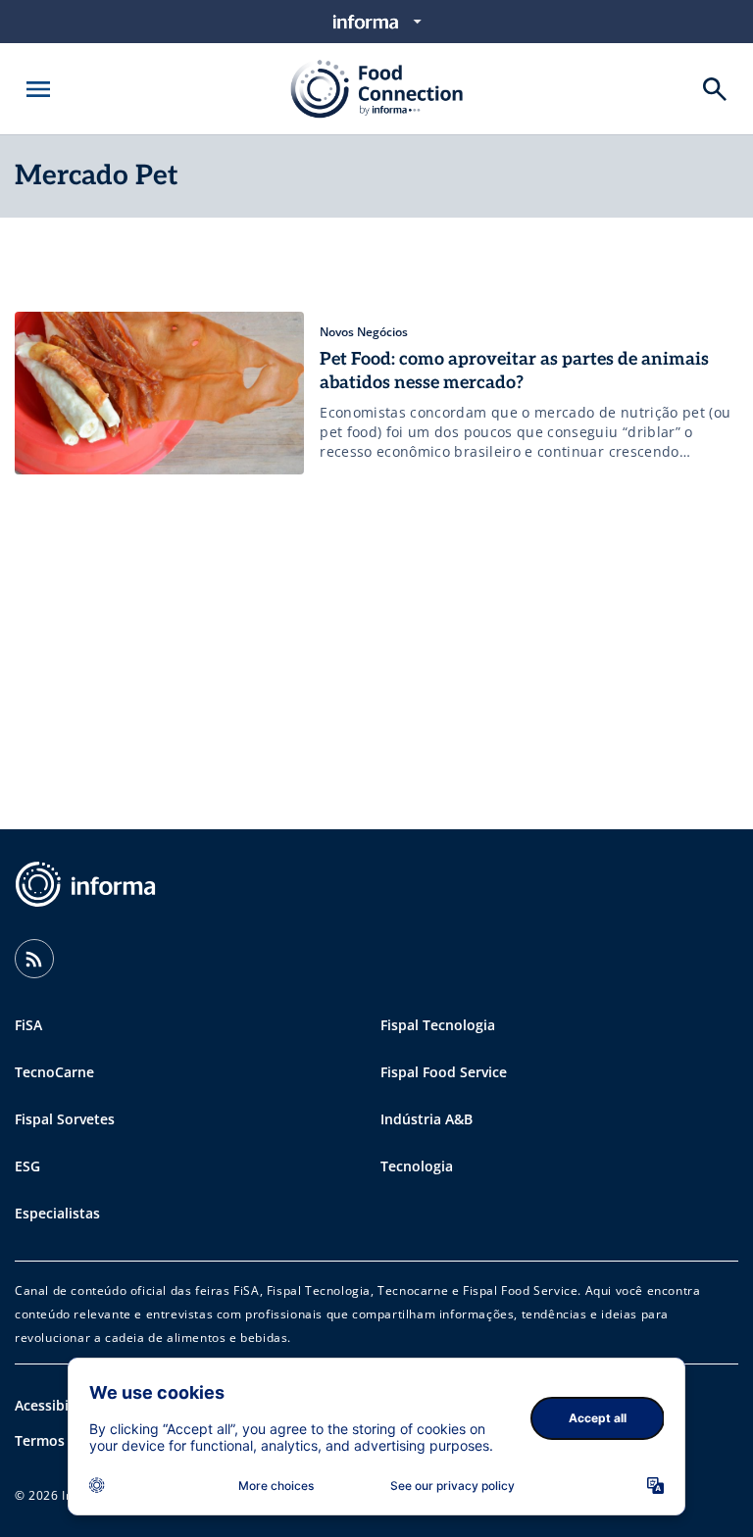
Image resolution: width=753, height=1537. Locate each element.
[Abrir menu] (38, 89)
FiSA (28, 1025)
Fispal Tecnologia (437, 1025)
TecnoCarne (54, 1072)
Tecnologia (416, 1166)
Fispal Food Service (443, 1072)
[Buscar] (714, 89)
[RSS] (34, 958)
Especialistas (57, 1213)
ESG (27, 1166)
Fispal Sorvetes (65, 1119)
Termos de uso (64, 1440)
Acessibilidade (62, 1405)
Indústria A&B (426, 1119)
